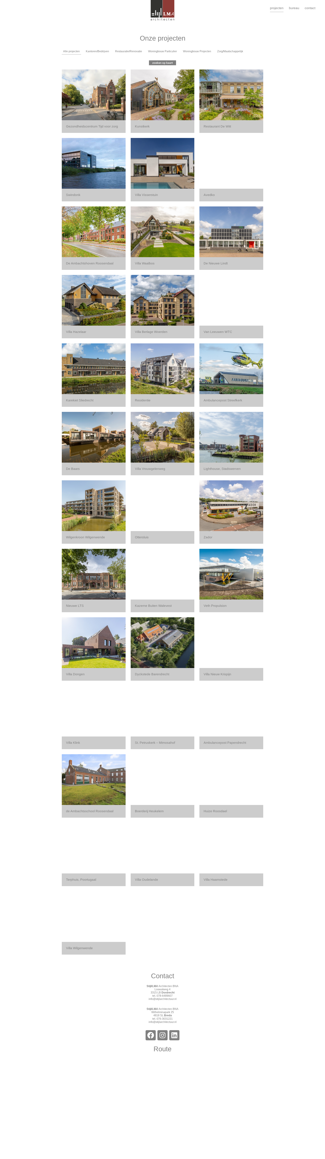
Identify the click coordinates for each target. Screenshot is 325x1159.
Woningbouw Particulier (162, 51)
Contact (310, 8)
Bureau (294, 8)
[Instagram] (162, 1035)
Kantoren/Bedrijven (97, 51)
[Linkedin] (174, 1035)
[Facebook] (151, 1035)
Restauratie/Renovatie (128, 51)
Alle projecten (71, 51)
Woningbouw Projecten (197, 51)
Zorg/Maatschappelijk (230, 51)
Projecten (277, 8)
